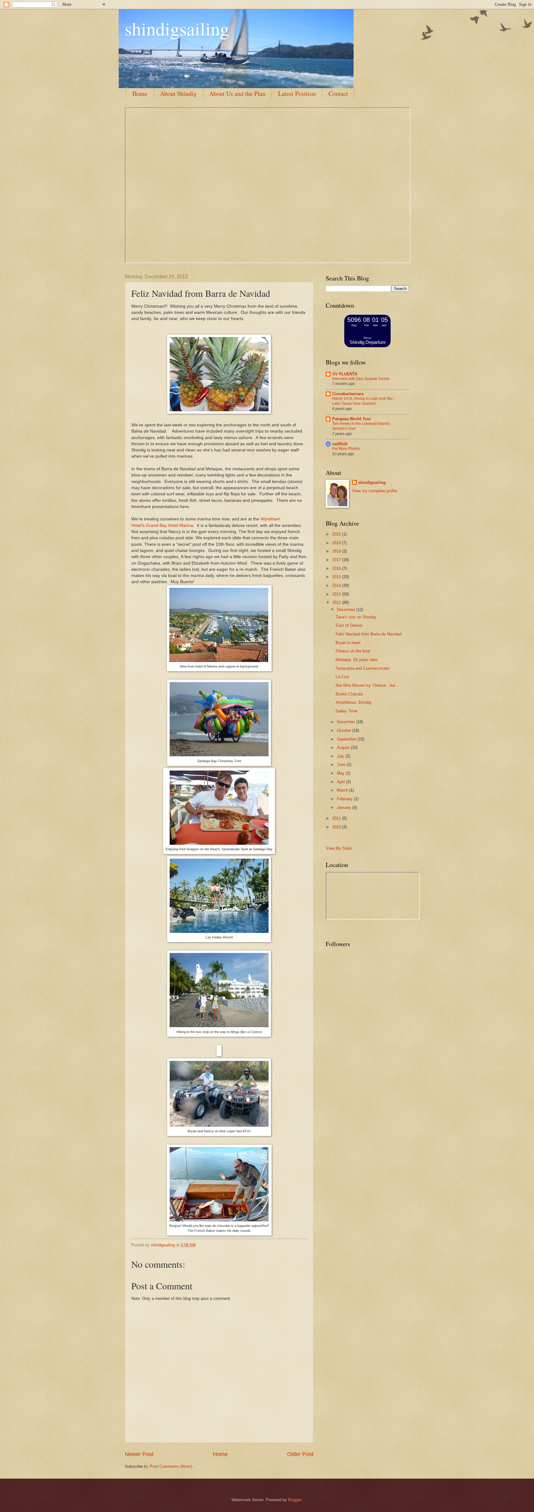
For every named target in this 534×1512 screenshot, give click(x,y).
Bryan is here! (348, 642)
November (346, 722)
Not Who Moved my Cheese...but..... (368, 685)
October (344, 730)
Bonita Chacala (349, 694)
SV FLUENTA (344, 374)
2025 (337, 534)
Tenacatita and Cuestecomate (362, 668)
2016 (337, 568)
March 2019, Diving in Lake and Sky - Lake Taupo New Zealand (363, 401)
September (347, 739)
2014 (337, 585)
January (344, 807)
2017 (337, 559)
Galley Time (346, 711)
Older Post (300, 1454)
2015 (337, 576)
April (341, 781)
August (344, 747)
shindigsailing (177, 28)
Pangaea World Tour (351, 418)
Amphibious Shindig (353, 702)
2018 (337, 551)
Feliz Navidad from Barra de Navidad (368, 634)
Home (139, 93)
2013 (337, 594)
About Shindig (178, 93)
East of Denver (349, 625)
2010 (337, 827)
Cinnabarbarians (348, 393)
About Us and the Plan (237, 93)
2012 (337, 602)
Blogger (294, 1499)
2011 (337, 818)
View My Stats (339, 848)
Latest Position (297, 93)
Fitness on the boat (353, 651)
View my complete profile (374, 491)
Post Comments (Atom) (171, 1466)
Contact (338, 93)
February (345, 799)
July (341, 756)
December (346, 609)
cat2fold (339, 444)
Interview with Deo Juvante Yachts (360, 379)
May (341, 773)
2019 (337, 542)
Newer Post (139, 1454)
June (342, 764)
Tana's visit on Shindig (356, 617)
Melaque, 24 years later (357, 659)
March (343, 790)
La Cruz (343, 676)
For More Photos (346, 448)
